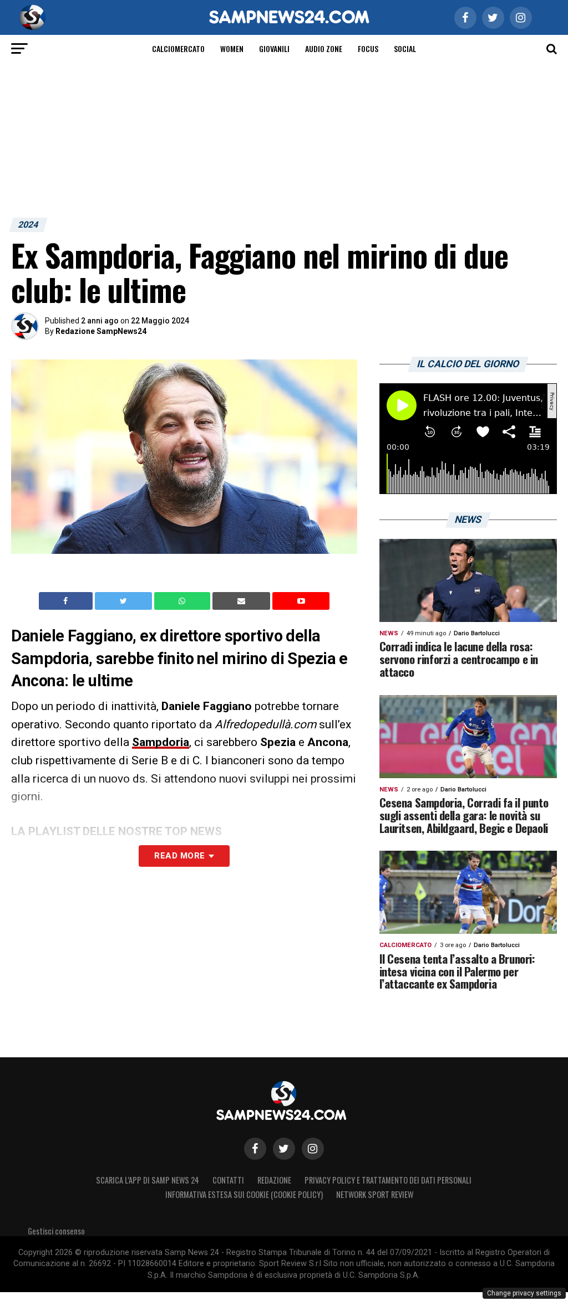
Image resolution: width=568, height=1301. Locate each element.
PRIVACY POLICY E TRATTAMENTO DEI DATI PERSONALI (388, 1180)
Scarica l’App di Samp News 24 (147, 1180)
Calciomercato (178, 48)
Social (405, 48)
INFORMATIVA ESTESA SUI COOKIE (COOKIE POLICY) (244, 1194)
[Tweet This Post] (124, 601)
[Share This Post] (183, 601)
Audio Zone (323, 48)
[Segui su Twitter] (284, 1149)
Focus (368, 48)
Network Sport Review (374, 1194)
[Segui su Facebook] (255, 1149)
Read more (179, 856)
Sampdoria (160, 742)
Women (232, 48)
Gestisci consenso (56, 1231)
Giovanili (274, 48)
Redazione (274, 1180)
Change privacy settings (524, 1293)
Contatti (228, 1180)
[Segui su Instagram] (313, 1149)
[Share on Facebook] (67, 601)
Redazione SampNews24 (100, 331)
